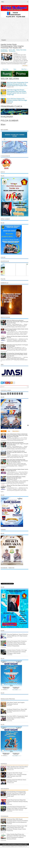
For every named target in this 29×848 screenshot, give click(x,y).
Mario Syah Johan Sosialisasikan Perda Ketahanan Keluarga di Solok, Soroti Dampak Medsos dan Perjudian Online (17, 84)
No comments (12, 51)
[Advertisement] (14, 28)
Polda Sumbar (23, 49)
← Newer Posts (5, 69)
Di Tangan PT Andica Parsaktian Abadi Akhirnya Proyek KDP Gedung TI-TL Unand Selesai (17, 452)
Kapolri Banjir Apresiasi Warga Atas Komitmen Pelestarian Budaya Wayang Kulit (17, 801)
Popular (3, 431)
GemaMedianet (13, 844)
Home (15, 69)
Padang (17, 49)
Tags (9, 431)
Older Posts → (24, 69)
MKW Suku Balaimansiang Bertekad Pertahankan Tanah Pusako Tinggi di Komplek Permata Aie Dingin (17, 322)
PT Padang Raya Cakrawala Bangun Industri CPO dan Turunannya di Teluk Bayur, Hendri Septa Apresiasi (17, 354)
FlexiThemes (8, 846)
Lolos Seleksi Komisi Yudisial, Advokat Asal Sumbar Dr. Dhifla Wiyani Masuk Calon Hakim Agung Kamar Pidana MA (17, 435)
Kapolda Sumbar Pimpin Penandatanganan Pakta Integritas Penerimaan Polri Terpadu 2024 (12, 46)
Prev (1, 425)
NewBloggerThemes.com (22, 846)
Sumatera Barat (4, 51)
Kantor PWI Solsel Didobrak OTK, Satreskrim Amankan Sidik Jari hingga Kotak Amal (17, 100)
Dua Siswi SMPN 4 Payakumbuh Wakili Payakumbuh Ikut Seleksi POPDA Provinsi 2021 (17, 718)
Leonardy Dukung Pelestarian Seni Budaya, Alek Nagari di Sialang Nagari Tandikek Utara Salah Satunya (17, 808)
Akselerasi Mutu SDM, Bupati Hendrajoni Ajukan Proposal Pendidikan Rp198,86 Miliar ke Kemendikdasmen (17, 821)
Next (27, 425)
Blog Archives (16, 431)
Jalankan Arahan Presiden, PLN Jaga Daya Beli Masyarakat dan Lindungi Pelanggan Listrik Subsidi (17, 652)
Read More (25, 65)
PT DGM (25, 844)
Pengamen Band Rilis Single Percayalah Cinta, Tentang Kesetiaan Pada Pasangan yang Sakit (16, 774)
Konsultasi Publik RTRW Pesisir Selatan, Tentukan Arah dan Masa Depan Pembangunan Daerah (16, 478)
